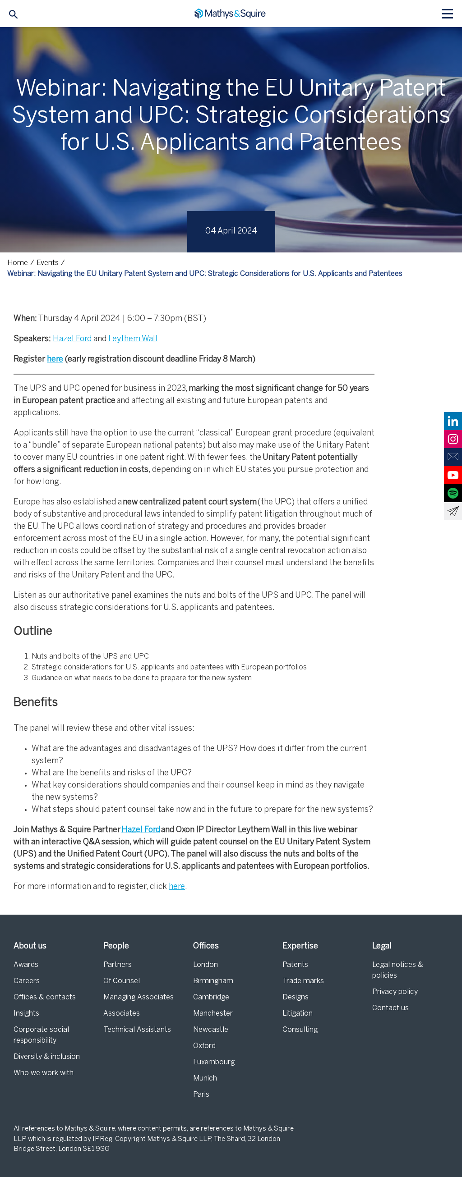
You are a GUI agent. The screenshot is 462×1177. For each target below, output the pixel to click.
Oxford (204, 1046)
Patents (295, 965)
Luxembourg (214, 1062)
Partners (117, 965)
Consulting (300, 1029)
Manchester (213, 1013)
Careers (27, 981)
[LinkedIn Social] (453, 421)
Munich (205, 1078)
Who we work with (44, 1073)
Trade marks (303, 981)
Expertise (300, 946)
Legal (382, 946)
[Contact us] (453, 457)
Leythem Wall (132, 339)
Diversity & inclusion (47, 1056)
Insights (26, 1013)
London (205, 965)
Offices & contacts (45, 997)
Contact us (390, 1008)
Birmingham (213, 981)
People (116, 946)
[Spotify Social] (453, 493)
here (55, 359)
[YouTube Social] (453, 475)
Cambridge (211, 997)
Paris (201, 1094)
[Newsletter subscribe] (453, 511)
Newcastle (210, 1029)
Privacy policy (395, 992)
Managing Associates (138, 997)
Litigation (297, 1013)
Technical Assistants (137, 1029)
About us (30, 946)
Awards (26, 965)
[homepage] (231, 13)
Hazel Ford (72, 339)
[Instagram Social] (453, 439)
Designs (295, 997)
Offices (206, 946)
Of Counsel (121, 981)
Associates (121, 1013)
